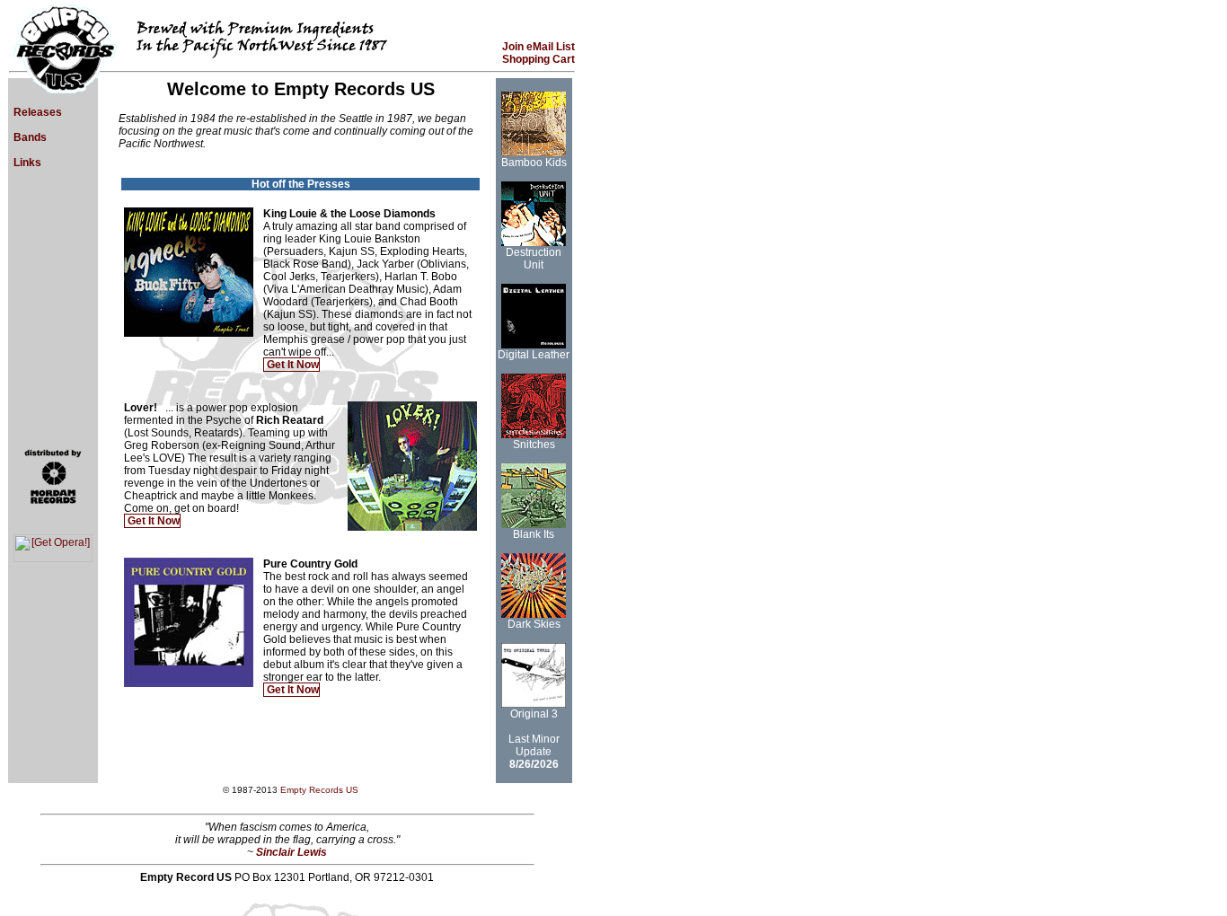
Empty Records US (319, 790)
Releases (36, 112)
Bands (29, 137)
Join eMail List (538, 46)
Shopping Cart (538, 59)
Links (26, 162)
